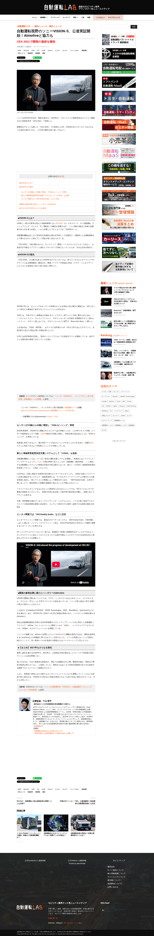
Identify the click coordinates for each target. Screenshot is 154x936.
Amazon (122, 406)
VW (103, 406)
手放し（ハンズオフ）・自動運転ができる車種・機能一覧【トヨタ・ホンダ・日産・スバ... (125, 353)
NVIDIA (108, 406)
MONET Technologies (127, 396)
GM (123, 401)
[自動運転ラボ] (77, 7)
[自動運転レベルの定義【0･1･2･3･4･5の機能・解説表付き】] (106, 365)
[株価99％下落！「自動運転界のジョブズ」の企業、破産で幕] (106, 376)
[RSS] (103, 910)
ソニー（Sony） (74, 50)
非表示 (60, 176)
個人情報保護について (116, 873)
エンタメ (57, 50)
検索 (88, 17)
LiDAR (43, 50)
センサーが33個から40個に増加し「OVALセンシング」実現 (43, 192)
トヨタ (104, 392)
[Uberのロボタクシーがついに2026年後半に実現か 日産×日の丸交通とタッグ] (106, 302)
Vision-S (50, 50)
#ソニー (61, 410)
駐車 (90, 443)
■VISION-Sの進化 (26, 187)
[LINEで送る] (37, 57)
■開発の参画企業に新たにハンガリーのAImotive (38, 204)
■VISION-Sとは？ (26, 183)
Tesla (118, 401)
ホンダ (116, 392)
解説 (44, 53)
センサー (65, 50)
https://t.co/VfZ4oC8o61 (29, 410)
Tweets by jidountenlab (77, 863)
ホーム (34, 17)
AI (110, 411)
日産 (109, 392)
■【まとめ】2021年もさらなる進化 (33, 208)
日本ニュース (21, 53)
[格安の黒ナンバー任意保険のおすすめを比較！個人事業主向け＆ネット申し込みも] (106, 324)
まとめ (104, 430)
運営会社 (111, 867)
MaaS (127, 411)
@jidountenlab (44, 410)
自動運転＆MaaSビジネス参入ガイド (47, 731)
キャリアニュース (114, 17)
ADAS (19, 50)
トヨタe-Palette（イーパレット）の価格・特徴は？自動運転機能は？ (29, 835)
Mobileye (105, 411)
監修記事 (30, 53)
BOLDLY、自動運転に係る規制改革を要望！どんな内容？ (34, 802)
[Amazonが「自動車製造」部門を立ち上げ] (106, 313)
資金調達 (131, 425)
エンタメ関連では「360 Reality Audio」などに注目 (40, 199)
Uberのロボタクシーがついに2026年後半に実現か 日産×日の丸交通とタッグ (125, 301)
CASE (32, 50)
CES (38, 50)
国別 (74, 17)
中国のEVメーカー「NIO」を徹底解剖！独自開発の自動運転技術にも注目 (77, 802)
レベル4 (38, 462)
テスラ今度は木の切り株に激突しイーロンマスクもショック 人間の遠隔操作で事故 (125, 290)
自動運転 (43, 17)
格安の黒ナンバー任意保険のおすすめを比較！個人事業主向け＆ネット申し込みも (125, 323)
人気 (82, 17)
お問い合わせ (112, 887)
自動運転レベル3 (107, 425)
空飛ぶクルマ (106, 416)
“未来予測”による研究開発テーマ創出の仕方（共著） (53, 733)
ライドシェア (55, 17)
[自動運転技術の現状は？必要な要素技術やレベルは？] (83, 823)
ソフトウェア (118, 411)
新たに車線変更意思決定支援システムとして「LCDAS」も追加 (45, 195)
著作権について (113, 880)
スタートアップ (107, 420)
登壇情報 (37, 726)
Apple (115, 406)
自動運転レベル (71, 407)
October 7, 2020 (52, 416)
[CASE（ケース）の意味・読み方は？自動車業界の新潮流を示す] (106, 343)
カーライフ (66, 17)
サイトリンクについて (116, 877)
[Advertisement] (56, 150)
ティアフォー (106, 396)
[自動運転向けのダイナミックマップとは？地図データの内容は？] (56, 823)
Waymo (111, 401)
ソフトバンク (124, 392)
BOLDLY (115, 396)
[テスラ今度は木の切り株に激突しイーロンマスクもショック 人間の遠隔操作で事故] (106, 290)
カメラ (129, 416)
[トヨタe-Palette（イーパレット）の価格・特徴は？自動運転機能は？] (29, 823)
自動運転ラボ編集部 (24, 46)
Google (104, 401)
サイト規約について (115, 870)
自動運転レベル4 (120, 425)
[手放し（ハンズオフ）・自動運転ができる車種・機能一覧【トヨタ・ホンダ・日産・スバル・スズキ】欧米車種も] (106, 353)
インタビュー (100, 17)
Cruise (129, 401)
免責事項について (114, 884)
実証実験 (84, 50)
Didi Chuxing (131, 406)
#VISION (68, 410)
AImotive (26, 50)
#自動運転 (54, 410)
